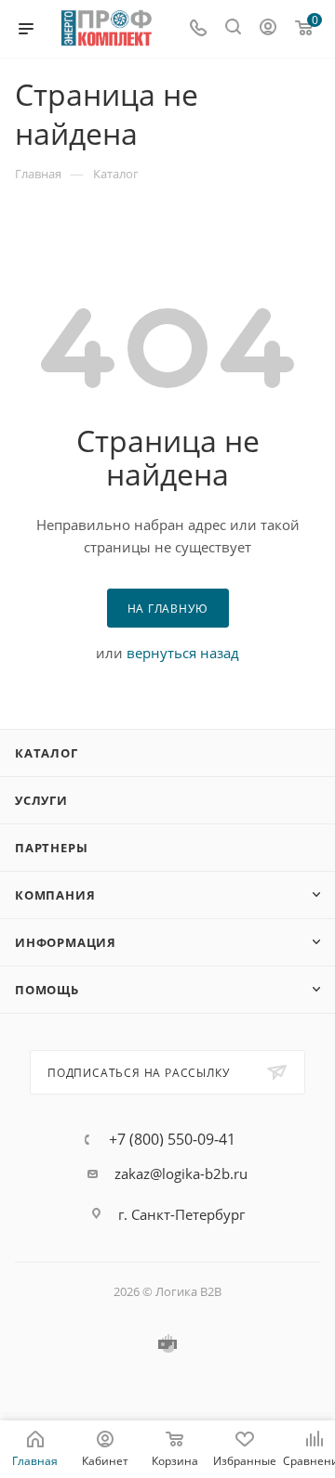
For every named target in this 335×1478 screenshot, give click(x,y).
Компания (55, 895)
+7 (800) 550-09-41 (172, 1139)
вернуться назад (183, 652)
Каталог (46, 753)
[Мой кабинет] (268, 28)
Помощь (47, 989)
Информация (65, 942)
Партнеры (51, 847)
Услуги (41, 800)
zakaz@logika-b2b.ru (181, 1173)
